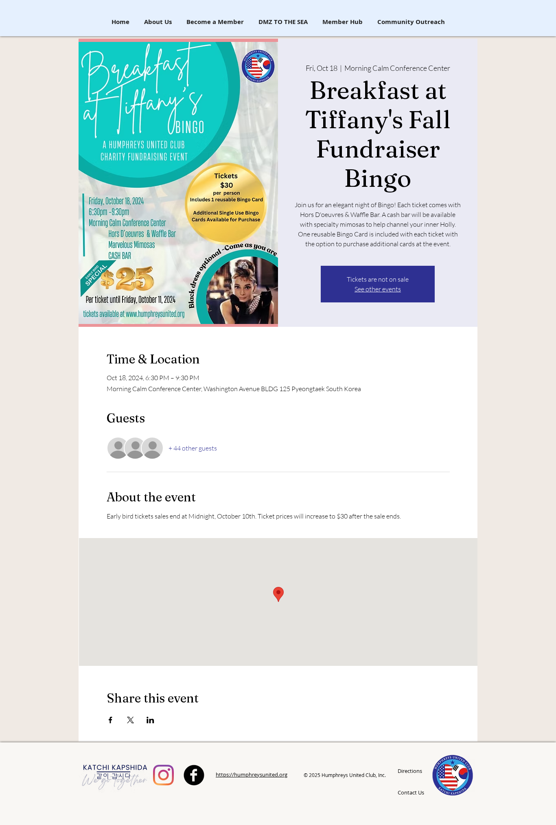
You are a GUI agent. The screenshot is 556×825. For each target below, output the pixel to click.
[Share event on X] (130, 720)
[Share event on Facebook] (110, 720)
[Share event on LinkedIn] (150, 720)
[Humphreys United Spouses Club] (163, 775)
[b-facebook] (194, 775)
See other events (378, 289)
